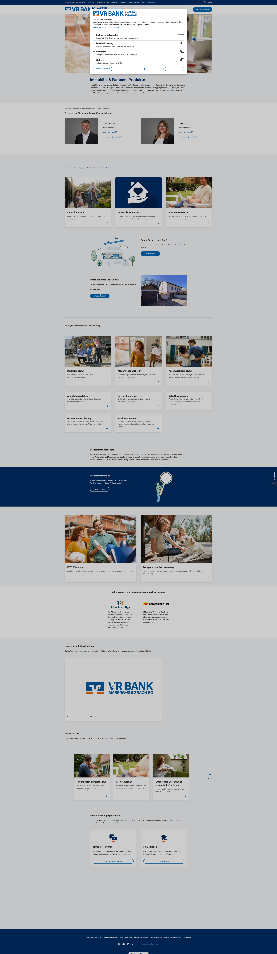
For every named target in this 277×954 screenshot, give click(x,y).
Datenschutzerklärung (101, 27)
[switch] (182, 43)
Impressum (117, 27)
